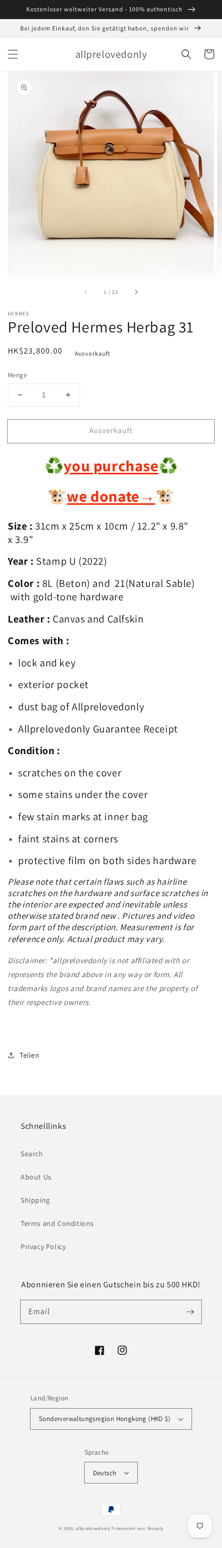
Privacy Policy (43, 1246)
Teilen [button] (30, 1055)
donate (121, 496)
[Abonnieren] (190, 1311)
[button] (13, 54)
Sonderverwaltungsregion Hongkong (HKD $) (104, 1418)
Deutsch (105, 1473)
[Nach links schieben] (86, 291)
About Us (36, 1177)
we (77, 496)
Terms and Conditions (57, 1223)
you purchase (111, 465)
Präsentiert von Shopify (137, 1528)
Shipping (35, 1200)
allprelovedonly (93, 1528)
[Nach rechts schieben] (135, 291)
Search (32, 1153)
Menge (17, 375)
